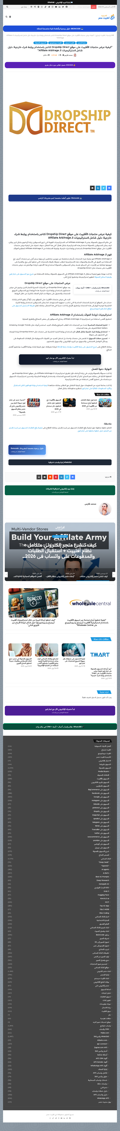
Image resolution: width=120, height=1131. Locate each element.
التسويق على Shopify (101, 811)
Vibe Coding (104, 913)
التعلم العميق (104, 924)
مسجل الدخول (96, 697)
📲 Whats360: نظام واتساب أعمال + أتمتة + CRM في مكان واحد (60, 727)
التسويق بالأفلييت (103, 779)
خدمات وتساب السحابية (97, 1080)
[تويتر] (103, 188)
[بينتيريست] (55, 477)
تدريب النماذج (104, 949)
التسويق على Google (101, 797)
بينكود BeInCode (102, 935)
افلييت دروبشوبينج (56, 43)
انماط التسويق (106, 989)
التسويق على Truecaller (100, 829)
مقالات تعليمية (105, 1018)
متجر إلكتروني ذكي (102, 986)
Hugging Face (103, 895)
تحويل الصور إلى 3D (102, 942)
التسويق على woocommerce (98, 837)
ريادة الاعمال (106, 1007)
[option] (60, 552)
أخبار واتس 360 (101, 1051)
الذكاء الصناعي (106, 859)
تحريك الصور (104, 938)
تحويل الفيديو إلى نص (101, 946)
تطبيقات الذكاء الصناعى (100, 953)
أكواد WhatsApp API (99, 1065)
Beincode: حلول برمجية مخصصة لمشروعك (27, 449)
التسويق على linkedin (101, 804)
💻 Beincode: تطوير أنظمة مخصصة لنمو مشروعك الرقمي (60, 198)
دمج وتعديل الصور (102, 960)
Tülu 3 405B (104, 909)
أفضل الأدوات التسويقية (103, 746)
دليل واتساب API (100, 1095)
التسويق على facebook (100, 793)
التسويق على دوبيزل (102, 848)
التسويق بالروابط (105, 764)
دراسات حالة (102, 1084)
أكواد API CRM (101, 1058)
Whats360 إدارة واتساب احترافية (60, 462)
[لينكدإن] (98, 188)
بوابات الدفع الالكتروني (101, 982)
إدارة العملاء (102, 1069)
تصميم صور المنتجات (98, 964)
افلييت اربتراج (100, 35)
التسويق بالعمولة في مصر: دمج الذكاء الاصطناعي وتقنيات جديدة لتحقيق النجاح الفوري (20, 661)
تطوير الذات (107, 1000)
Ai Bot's (106, 873)
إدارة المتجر (81, 43)
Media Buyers (103, 771)
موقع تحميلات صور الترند (102, 1022)
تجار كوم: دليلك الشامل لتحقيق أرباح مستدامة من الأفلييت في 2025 (89, 403)
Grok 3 (106, 891)
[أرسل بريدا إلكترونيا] (63, 55)
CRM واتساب (104, 1029)
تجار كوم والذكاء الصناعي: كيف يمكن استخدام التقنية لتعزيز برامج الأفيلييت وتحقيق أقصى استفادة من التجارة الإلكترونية (47, 662)
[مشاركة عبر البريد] (92, 188)
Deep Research (103, 880)
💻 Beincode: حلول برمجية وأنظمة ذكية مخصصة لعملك (60, 29)
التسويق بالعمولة (40, 43)
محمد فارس (68, 55)
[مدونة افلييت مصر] (106, 17)
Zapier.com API (100, 1047)
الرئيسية (109, 35)
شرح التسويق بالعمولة (101, 851)
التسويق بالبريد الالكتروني (100, 782)
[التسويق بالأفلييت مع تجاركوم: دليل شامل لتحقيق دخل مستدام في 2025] (69, 402)
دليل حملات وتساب (99, 1091)
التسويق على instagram (100, 800)
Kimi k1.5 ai (104, 898)
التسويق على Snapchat (100, 815)
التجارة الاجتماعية (103, 920)
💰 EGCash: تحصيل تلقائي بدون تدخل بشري (60, 65)
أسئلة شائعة (102, 1055)
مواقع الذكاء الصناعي (101, 967)
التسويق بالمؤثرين (102, 786)
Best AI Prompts (102, 877)
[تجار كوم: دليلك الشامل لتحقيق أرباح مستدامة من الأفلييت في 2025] (105, 402)
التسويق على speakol (101, 819)
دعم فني (103, 1087)
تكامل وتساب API (100, 1073)
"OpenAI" (105, 866)
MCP (107, 902)
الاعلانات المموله (103, 775)
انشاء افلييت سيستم (101, 978)
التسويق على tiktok (102, 826)
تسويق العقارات (105, 997)
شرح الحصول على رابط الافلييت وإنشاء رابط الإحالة (77, 347)
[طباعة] (39, 477)
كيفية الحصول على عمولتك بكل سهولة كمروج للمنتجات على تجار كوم (74, 661)
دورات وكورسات (105, 1004)
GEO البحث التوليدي (101, 888)
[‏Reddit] (50, 477)
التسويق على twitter (102, 833)
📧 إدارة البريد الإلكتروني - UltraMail (60, 2)
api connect (102, 1044)
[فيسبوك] (109, 188)
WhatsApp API (103, 1098)
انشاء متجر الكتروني (104, 971)
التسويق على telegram (100, 822)
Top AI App (104, 906)
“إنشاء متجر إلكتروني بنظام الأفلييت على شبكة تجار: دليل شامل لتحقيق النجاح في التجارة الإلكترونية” (60, 550)
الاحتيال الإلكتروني (105, 761)
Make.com (105, 1033)
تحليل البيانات (106, 993)
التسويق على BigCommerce (98, 790)
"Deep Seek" (104, 862)
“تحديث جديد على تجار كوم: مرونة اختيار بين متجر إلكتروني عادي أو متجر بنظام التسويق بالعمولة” (17, 406)
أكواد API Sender (100, 1062)
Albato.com (102, 1040)
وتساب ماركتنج (105, 1026)
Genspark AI (104, 884)
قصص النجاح (104, 855)
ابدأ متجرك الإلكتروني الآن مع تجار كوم (60, 359)
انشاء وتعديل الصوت (102, 931)
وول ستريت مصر (105, 1102)
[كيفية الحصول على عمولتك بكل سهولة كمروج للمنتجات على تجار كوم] (73, 650)
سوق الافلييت (106, 1011)
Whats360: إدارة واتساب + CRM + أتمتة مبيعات (92, 289)
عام (110, 1015)
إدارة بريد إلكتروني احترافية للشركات (60, 490)
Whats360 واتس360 (101, 1036)
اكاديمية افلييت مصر (103, 757)
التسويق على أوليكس (101, 844)
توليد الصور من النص (101, 957)
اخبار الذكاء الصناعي (102, 917)
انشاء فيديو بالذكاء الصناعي (99, 927)
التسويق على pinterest (101, 808)
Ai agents (105, 869)
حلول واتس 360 (101, 1076)
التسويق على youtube (101, 840)
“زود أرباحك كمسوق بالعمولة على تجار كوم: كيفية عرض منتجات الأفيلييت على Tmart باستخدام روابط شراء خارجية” (101, 672)
